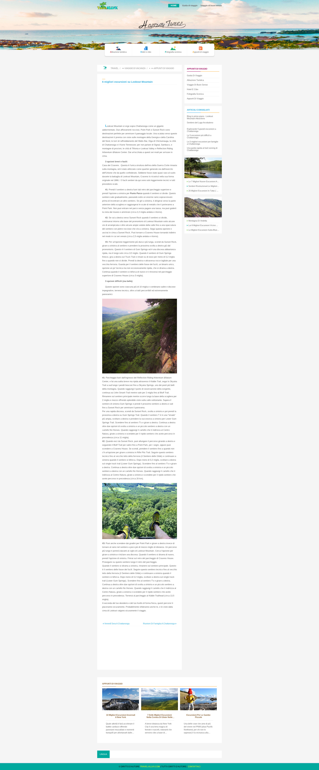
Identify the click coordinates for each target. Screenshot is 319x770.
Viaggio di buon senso (211, 5)
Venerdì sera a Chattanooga (116, 624)
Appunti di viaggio (164, 68)
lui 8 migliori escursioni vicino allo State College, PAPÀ (203, 225)
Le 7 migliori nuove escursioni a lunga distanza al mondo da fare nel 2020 (203, 181)
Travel (115, 68)
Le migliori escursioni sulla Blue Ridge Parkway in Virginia (203, 230)
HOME (174, 5)
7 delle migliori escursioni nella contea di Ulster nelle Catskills (159, 716)
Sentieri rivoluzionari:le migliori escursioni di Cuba (203, 186)
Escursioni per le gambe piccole (198, 716)
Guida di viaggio (190, 5)
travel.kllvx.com (150, 767)
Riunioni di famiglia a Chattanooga (159, 624)
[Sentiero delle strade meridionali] (203, 168)
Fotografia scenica (195, 94)
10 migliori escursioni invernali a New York (120, 716)
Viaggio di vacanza (135, 68)
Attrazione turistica (195, 80)
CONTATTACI (194, 767)
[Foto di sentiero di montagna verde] (203, 207)
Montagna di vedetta (197, 221)
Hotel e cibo (192, 89)
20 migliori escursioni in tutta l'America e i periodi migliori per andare (203, 191)
